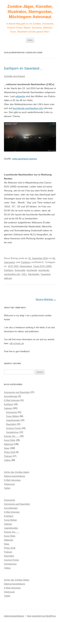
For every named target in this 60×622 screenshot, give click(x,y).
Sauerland (45, 274)
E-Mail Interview (12, 400)
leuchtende (32, 270)
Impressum (9, 484)
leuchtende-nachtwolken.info (28, 108)
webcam (8, 278)
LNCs (24, 274)
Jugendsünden (13, 420)
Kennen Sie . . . (11, 436)
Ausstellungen (11, 396)
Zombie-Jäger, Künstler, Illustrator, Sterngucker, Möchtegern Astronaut (30, 11)
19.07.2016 (13, 266)
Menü (30, 40)
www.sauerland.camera (24, 158)
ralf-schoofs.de (17, 343)
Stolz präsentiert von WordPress (41, 616)
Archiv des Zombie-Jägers (16, 472)
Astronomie (11, 412)
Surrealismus (12, 432)
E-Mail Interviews (12, 480)
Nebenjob (8, 444)
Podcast (8, 456)
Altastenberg (26, 266)
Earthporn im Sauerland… (23, 68)
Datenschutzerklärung (14, 476)
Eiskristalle (20, 270)
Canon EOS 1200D (42, 266)
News (6, 448)
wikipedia (20, 96)
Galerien (8, 408)
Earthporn (25, 262)
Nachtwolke (33, 274)
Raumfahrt (11, 424)
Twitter (7, 488)
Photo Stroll (9, 452)
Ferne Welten (12, 416)
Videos (7, 460)
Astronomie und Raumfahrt (17, 392)
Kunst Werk (9, 440)
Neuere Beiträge (46, 299)
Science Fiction (13, 428)
